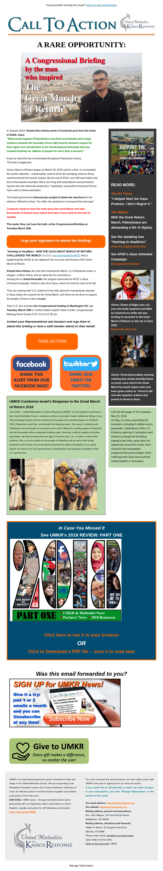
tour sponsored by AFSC (67, 255)
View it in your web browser (101, 5)
